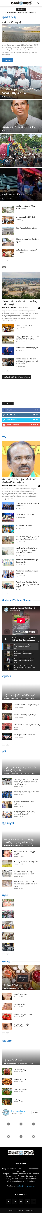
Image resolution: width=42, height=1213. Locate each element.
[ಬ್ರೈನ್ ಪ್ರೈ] (7, 1101)
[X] (27, 1201)
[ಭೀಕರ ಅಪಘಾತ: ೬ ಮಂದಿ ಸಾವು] (21, 184)
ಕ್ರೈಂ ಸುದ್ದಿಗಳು (8, 823)
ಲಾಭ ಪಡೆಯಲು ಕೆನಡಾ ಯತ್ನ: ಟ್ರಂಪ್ (27, 348)
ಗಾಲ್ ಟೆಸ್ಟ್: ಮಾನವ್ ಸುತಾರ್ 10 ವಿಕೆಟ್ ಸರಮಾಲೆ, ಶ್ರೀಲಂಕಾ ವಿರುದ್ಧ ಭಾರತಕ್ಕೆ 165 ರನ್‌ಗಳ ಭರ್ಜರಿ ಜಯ (26, 782)
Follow (35, 415)
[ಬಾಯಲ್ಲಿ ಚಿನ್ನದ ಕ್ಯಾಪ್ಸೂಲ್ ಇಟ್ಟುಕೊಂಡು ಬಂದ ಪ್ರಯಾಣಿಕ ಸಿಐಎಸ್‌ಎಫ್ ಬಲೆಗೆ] (8, 540)
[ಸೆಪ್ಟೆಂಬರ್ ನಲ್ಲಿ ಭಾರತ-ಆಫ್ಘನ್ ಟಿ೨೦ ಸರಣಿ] (7, 794)
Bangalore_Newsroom (9, 307)
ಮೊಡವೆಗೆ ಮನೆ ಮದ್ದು (20, 994)
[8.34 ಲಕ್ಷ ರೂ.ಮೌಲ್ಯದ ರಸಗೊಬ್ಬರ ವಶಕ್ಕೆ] (7, 863)
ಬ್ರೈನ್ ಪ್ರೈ (17, 1099)
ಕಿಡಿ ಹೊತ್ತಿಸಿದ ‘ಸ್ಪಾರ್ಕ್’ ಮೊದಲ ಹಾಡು (25, 735)
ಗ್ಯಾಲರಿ (5, 895)
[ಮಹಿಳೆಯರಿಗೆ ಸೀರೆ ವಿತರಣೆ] (8, 328)
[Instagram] (14, 1201)
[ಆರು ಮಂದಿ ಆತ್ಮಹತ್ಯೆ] (21, 33)
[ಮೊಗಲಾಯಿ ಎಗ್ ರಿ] (7, 1081)
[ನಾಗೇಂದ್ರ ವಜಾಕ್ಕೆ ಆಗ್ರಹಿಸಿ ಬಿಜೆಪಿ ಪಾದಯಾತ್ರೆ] (8, 220)
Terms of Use (19, 1210)
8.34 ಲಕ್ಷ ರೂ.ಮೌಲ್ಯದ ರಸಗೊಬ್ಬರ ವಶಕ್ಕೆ (26, 861)
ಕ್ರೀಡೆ (4, 751)
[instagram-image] (8, 1124)
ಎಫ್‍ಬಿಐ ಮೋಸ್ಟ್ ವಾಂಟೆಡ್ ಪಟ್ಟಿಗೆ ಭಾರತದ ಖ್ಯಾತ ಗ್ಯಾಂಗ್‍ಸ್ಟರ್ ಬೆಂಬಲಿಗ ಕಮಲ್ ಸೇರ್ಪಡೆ (27, 361)
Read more (8, 60)
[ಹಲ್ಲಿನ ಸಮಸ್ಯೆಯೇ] (7, 1006)
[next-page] (7, 260)
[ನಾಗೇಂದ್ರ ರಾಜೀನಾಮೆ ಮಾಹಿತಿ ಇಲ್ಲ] (21, 116)
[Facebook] (8, 1201)
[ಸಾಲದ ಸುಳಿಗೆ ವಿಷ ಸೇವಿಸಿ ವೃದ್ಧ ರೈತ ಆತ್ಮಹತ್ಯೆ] (7, 853)
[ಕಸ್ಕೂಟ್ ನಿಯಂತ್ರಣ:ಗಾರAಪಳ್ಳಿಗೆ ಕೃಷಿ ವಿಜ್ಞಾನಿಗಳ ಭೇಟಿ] (8, 563)
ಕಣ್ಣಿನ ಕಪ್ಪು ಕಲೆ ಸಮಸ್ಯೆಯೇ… (23, 1024)
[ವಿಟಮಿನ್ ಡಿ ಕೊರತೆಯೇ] (21, 977)
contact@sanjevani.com (25, 1186)
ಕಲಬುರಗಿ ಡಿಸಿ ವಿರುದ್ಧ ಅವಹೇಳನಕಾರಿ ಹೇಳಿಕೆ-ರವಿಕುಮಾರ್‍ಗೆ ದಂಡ (19, 481)
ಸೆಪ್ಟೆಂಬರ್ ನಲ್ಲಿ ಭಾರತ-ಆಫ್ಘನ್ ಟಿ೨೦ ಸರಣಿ (26, 792)
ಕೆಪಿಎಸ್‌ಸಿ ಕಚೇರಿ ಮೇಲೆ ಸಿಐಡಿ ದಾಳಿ (26, 228)
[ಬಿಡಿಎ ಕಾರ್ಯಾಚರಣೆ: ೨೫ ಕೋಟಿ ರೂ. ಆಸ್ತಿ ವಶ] (8, 242)
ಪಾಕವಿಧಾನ (7, 1040)
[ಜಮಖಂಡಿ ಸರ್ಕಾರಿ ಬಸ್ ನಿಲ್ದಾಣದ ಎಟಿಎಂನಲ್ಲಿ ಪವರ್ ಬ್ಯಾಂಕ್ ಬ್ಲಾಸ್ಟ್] (7, 873)
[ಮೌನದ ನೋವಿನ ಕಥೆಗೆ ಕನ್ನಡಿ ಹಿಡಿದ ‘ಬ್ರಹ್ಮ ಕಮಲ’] (7, 726)
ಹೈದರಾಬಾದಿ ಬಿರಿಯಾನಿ (13, 1060)
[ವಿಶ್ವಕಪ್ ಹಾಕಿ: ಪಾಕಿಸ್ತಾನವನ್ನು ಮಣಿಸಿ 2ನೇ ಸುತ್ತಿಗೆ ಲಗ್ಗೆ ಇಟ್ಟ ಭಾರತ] (21, 765)
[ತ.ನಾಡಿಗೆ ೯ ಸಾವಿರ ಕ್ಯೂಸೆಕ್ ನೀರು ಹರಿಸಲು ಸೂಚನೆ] (8, 209)
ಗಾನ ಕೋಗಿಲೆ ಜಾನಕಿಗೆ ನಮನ (21, 13)
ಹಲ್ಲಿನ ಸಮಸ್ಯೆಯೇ (19, 1004)
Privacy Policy (29, 1210)
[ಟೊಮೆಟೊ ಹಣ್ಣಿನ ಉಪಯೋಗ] (7, 1016)
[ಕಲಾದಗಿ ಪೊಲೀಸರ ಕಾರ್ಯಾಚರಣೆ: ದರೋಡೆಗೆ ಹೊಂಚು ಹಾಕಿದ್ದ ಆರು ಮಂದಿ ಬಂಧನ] (7, 883)
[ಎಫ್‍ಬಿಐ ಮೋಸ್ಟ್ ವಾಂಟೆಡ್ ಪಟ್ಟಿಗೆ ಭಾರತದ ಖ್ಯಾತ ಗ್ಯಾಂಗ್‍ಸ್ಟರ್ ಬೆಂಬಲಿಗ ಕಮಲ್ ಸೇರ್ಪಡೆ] (8, 362)
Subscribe (34, 424)
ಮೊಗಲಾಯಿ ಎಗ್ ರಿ (20, 1079)
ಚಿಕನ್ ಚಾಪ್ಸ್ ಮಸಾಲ (20, 1089)
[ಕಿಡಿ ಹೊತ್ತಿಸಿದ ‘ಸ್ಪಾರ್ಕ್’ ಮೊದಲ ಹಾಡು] (7, 736)
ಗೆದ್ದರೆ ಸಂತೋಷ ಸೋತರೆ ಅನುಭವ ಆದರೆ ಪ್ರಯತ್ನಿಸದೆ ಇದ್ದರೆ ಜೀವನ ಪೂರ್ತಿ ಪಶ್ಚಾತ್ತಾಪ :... (27, 584)
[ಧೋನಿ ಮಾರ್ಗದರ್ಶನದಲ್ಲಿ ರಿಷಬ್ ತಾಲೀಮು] (7, 804)
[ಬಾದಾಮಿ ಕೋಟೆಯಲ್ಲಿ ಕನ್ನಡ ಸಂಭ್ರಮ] (7, 716)
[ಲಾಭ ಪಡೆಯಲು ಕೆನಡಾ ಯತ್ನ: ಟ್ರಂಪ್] (8, 351)
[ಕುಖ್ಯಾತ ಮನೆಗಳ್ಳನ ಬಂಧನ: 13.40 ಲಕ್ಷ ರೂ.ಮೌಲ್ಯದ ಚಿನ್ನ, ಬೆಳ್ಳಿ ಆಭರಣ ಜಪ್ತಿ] (21, 837)
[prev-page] (3, 260)
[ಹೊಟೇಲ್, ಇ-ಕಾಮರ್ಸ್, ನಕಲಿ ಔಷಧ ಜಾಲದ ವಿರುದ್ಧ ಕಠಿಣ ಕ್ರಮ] (21, 82)
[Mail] (21, 1201)
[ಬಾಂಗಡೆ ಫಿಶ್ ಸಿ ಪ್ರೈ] (7, 1071)
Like (36, 410)
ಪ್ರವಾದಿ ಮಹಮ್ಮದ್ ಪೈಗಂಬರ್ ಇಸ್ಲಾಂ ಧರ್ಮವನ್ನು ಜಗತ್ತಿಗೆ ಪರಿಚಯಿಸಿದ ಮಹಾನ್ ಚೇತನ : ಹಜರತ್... (27, 550)
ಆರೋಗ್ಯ (6, 961)
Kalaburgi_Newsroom (9, 485)
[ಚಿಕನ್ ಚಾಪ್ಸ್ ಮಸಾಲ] (7, 1091)
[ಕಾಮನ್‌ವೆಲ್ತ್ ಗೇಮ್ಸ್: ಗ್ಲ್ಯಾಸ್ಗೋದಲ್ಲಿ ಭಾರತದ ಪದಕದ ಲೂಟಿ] (7, 814)
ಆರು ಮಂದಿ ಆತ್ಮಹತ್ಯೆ (11, 22)
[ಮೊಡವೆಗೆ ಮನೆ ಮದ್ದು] (7, 996)
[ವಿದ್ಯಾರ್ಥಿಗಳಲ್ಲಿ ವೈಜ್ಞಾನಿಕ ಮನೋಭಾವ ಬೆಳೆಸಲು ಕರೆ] (8, 574)
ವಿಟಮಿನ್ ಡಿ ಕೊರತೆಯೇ (13, 985)
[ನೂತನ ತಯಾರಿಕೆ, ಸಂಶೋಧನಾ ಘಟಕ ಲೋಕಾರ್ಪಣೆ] (8, 506)
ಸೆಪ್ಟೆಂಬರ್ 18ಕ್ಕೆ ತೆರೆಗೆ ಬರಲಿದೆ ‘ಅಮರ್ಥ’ (19, 695)
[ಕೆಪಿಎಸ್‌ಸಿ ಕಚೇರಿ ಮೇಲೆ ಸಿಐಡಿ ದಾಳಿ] (8, 231)
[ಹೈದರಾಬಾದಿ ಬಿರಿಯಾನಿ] (21, 1055)
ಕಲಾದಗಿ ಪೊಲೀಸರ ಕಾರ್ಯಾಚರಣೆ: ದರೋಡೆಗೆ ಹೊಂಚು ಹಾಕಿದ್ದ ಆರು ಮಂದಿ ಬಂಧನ (26, 884)
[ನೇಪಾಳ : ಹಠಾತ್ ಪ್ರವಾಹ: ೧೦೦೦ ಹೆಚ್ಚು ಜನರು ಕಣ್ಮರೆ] (21, 285)
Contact (10, 1210)
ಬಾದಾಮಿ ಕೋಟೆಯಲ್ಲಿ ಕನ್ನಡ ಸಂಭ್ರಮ (25, 715)
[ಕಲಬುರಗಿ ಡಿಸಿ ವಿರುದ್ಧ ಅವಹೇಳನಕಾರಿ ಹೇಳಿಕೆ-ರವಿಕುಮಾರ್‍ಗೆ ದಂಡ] (21, 459)
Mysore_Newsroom (10, 988)
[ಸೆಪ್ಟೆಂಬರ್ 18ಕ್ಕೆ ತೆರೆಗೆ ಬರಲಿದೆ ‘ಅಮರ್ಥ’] (21, 690)
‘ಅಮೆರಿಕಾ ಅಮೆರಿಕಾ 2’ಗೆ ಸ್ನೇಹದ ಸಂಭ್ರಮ (26, 705)
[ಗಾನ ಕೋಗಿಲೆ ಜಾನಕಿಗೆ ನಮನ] (8, 517)
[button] (4, 3)
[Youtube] (33, 1201)
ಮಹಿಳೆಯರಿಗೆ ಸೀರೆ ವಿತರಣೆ (24, 325)
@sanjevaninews (18, 1111)
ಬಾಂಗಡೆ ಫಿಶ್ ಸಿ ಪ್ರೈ (20, 1069)
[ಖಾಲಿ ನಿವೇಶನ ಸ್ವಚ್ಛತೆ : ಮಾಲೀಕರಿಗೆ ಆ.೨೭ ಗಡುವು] (8, 253)
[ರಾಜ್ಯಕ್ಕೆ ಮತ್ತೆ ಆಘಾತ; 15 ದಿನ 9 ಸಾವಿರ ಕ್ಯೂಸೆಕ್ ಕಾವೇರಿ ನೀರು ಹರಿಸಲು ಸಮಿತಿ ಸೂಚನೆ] (8, 339)
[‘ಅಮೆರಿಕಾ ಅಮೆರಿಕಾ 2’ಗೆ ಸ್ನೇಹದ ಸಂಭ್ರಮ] (7, 706)
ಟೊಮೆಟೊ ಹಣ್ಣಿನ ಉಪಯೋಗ (23, 1014)
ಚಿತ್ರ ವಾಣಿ (6, 676)
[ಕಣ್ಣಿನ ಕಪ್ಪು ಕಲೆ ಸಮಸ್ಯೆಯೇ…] (7, 1026)
